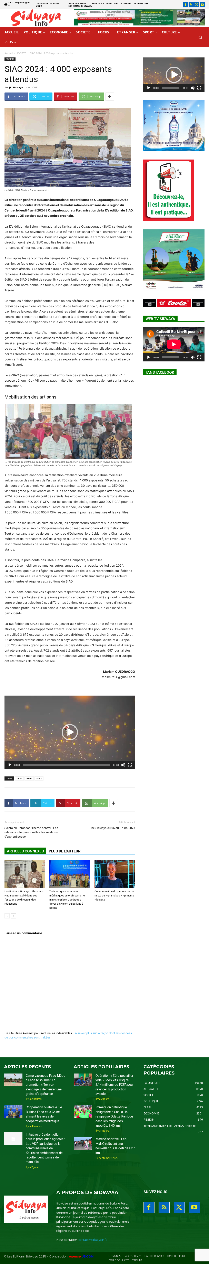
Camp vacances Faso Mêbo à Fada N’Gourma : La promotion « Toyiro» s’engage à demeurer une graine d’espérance (45, 1085)
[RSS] (191, 5)
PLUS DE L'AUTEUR (64, 851)
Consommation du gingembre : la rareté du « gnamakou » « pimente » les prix (114, 895)
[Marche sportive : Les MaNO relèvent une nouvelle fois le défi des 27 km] (83, 1143)
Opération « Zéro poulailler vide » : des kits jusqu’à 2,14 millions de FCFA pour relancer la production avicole (115, 1085)
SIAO (39, 778)
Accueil (8, 53)
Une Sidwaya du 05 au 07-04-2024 (112, 828)
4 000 (29, 778)
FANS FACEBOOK (160, 372)
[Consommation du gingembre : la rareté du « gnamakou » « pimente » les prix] (114, 874)
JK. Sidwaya (16, 87)
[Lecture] (10, 765)
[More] (109, 96)
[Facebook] (185, 5)
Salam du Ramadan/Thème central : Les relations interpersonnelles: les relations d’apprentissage (31, 832)
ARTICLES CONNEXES (25, 851)
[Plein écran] (130, 765)
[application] (69, 732)
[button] (200, 37)
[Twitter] (196, 5)
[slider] (66, 765)
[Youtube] (202, 5)
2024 (19, 778)
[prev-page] (7, 915)
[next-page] (13, 915)
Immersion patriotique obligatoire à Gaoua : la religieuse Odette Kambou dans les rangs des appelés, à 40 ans (114, 1116)
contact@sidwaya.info (92, 1240)
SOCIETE (21, 53)
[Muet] (123, 765)
